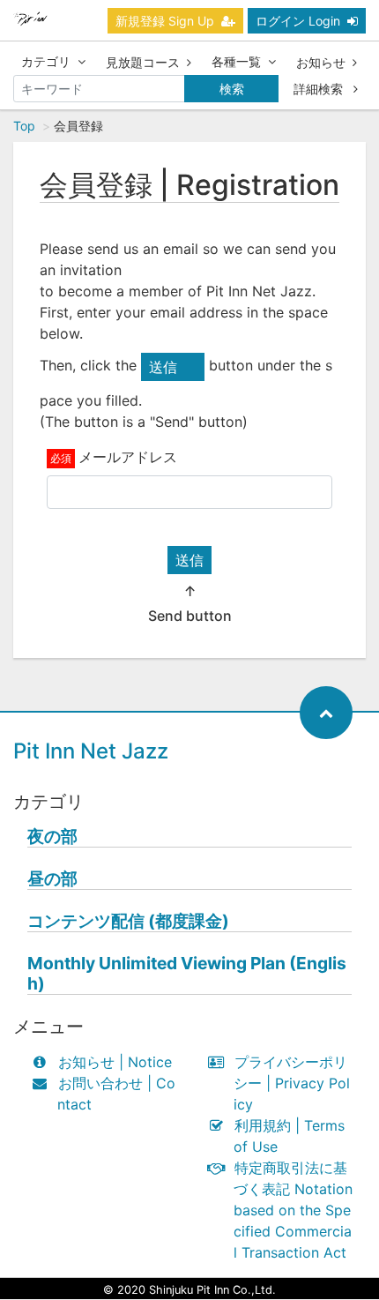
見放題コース (143, 62)
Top (24, 125)
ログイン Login (298, 20)
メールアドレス (127, 457)
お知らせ (321, 62)
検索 (231, 88)
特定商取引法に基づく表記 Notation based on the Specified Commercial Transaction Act (293, 1210)
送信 (189, 560)
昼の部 (52, 879)
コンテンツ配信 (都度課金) (128, 921)
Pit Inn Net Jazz (90, 751)
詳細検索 (320, 88)
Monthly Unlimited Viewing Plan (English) (186, 973)
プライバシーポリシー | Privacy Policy (292, 1083)
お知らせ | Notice (115, 1062)
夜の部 (52, 836)
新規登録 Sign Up (164, 20)
